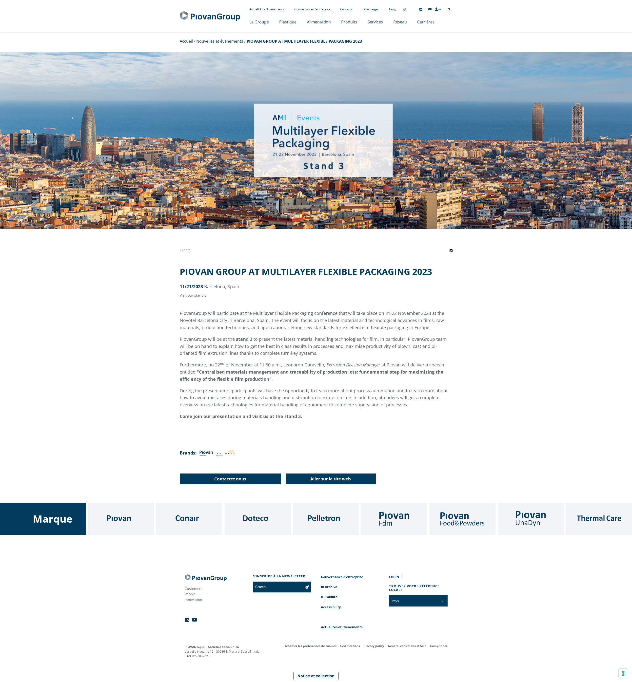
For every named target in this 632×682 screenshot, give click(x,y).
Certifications (350, 646)
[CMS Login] (438, 9)
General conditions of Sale (407, 646)
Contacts (346, 9)
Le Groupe (259, 22)
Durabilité (329, 597)
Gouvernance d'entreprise (312, 9)
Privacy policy (374, 646)
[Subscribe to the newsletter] (306, 587)
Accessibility (331, 607)
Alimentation (319, 22)
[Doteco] (258, 519)
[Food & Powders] (462, 519)
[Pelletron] (326, 519)
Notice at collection (316, 675)
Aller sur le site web (330, 479)
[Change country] (405, 9)
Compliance (439, 646)
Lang (392, 9)
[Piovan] (121, 519)
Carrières (425, 22)
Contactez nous (230, 479)
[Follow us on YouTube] (430, 9)
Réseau (400, 22)
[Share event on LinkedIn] (451, 251)
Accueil (186, 41)
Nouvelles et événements (219, 41)
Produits (349, 22)
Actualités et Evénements (266, 9)
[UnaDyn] (531, 519)
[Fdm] (394, 519)
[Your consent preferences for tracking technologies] (623, 673)
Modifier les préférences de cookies (310, 646)
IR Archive (329, 587)
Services (375, 22)
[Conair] (189, 519)
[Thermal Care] (599, 519)
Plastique (287, 22)
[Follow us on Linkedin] (420, 9)
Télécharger (370, 9)
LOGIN (394, 577)
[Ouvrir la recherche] (449, 9)
